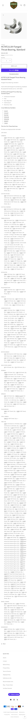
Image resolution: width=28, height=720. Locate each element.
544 (25, 611)
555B (6, 259)
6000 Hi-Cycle (19, 396)
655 (25, 261)
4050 (8, 537)
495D (21, 276)
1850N (21, 448)
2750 (18, 497)
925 (18, 168)
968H (18, 186)
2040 (21, 458)
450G (12, 240)
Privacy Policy (6, 668)
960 (5, 182)
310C (19, 320)
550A (17, 251)
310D (12, 322)
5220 (21, 568)
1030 (24, 423)
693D (21, 291)
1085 (5, 148)
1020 (5, 423)
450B (12, 230)
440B (6, 376)
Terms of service (14, 714)
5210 (21, 566)
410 (19, 332)
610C (5, 344)
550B (8, 253)
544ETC (6, 418)
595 (24, 278)
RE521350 (6, 117)
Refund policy (22, 712)
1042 (17, 137)
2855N (21, 503)
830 (24, 588)
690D (15, 280)
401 (14, 531)
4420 (8, 162)
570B (15, 356)
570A (25, 354)
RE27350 (6, 115)
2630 (21, 490)
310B (19, 318)
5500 (21, 582)
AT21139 (6, 113)
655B (15, 263)
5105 (21, 560)
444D (12, 609)
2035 (24, 456)
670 (5, 358)
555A (12, 257)
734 (5, 406)
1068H (6, 144)
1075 (12, 146)
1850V (12, 450)
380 (5, 299)
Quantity (3, 57)
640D (20, 388)
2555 (8, 490)
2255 (24, 474)
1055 (21, 139)
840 (21, 590)
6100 (12, 402)
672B (12, 362)
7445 (12, 213)
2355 (17, 478)
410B (8, 334)
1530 (20, 434)
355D (12, 226)
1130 (24, 427)
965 (13, 184)
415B (17, 336)
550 (5, 251)
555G (19, 259)
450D (24, 234)
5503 (12, 584)
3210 (17, 525)
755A (20, 267)
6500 (24, 402)
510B (19, 338)
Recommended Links (8, 681)
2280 (8, 631)
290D (5, 274)
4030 (5, 535)
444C (5, 607)
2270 (17, 629)
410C (5, 336)
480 (16, 299)
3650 (24, 529)
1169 (6, 156)
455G (5, 248)
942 (14, 174)
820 (12, 588)
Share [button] (4, 643)
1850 (18, 446)
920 (11, 592)
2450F (17, 484)
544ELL (9, 622)
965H (5, 186)
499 (5, 195)
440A (6, 374)
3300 (21, 158)
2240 (18, 470)
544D (5, 620)
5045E (21, 541)
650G (12, 261)
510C (8, 340)
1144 (8, 150)
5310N (5, 578)
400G (24, 226)
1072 (19, 144)
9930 (22, 202)
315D (12, 326)
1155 (20, 150)
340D (5, 372)
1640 (14, 438)
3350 (21, 527)
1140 (14, 429)
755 (8, 267)
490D (8, 276)
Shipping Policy (6, 674)
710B (18, 344)
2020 (22, 454)
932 (8, 170)
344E (17, 603)
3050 (5, 517)
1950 (5, 452)
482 (5, 209)
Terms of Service (7, 671)
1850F (8, 448)
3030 (25, 513)
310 (17, 314)
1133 (17, 148)
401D (6, 533)
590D (12, 278)
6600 (8, 166)
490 (17, 274)
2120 (18, 462)
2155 (6, 470)
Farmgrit (8, 712)
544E (18, 620)
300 (5, 509)
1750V (8, 442)
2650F (15, 494)
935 (20, 170)
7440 (21, 211)
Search (4, 657)
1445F (17, 432)
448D (18, 380)
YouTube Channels (7, 688)
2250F (12, 474)
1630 (24, 436)
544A (21, 613)
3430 (5, 637)
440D (5, 380)
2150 (15, 468)
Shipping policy (22, 714)
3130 (12, 521)
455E (6, 246)
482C (14, 305)
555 (12, 255)
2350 (5, 478)
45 (7, 338)
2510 (8, 486)
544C (12, 618)
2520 (5, 488)
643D (8, 291)
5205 (21, 564)
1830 (21, 442)
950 (17, 176)
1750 (18, 440)
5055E (21, 547)
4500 (18, 411)
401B (24, 328)
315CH (18, 324)
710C (16, 346)
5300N (12, 572)
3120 (20, 519)
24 (4, 367)
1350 (5, 432)
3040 (14, 515)
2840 (21, 499)
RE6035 (6, 121)
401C (21, 330)
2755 (8, 499)
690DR (5, 282)
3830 (5, 639)
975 (8, 188)
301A (5, 511)
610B (12, 342)
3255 (8, 527)
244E (5, 603)
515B (21, 340)
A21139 (6, 111)
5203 (21, 562)
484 (24, 209)
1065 (12, 141)
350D (21, 224)
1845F (5, 446)
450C (14, 232)
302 (17, 511)
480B (18, 301)
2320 (5, 633)
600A (21, 400)
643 (17, 289)
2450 (5, 484)
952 (24, 178)
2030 (12, 456)
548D (18, 386)
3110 (8, 519)
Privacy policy (7, 714)
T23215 (6, 123)
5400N (5, 580)
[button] (3, 5)
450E (12, 238)
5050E (21, 543)
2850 (8, 503)
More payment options (14, 73)
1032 (5, 137)
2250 (15, 472)
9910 (12, 200)
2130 (8, 464)
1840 (12, 444)
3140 (24, 521)
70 (15, 367)
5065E (21, 551)
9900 (14, 197)
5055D (21, 545)
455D (12, 242)
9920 (24, 200)
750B (18, 265)
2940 (12, 505)
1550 (12, 436)
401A (12, 328)
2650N (5, 497)
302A (8, 312)
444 (8, 605)
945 (5, 176)
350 (5, 220)
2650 (24, 492)
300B (17, 310)
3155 (5, 525)
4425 (5, 164)
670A (17, 358)
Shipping (2, 55)
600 (5, 396)
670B (8, 360)
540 (8, 382)
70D (18, 282)
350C (14, 222)
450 (14, 228)
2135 (12, 466)
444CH (18, 607)
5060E (21, 549)
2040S (5, 462)
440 (17, 372)
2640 (12, 492)
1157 (12, 152)
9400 (23, 172)
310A (21, 316)
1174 (8, 158)
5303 (5, 574)
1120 (12, 427)
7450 (12, 215)
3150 (15, 523)
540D (5, 386)
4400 (19, 160)
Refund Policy (6, 664)
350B (17, 220)
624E (22, 622)
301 (16, 509)
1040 (21, 425)
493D (5, 289)
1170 (18, 156)
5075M (21, 555)
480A (6, 301)
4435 (17, 164)
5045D (21, 539)
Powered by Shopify (14, 712)
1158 (24, 152)
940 (11, 172)
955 (14, 180)
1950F (18, 452)
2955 (14, 507)
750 (5, 265)
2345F (14, 476)
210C (5, 310)
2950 (24, 505)
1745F (5, 440)
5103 (21, 557)
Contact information (15, 716)
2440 (5, 482)
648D (12, 390)
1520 (8, 434)
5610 (12, 586)
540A (20, 382)
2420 (8, 635)
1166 (15, 154)
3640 (12, 529)
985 (20, 188)
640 (8, 388)
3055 (17, 517)
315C (5, 324)
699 (24, 195)
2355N (14, 480)
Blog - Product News (8, 685)
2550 (17, 488)
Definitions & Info (7, 678)
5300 (21, 570)
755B (12, 269)
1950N (8, 454)
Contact (5, 661)
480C (16, 303)
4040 (17, 535)
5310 (6, 576)
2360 (17, 633)
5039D (21, 537)
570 (5, 354)
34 (23, 326)
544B (12, 615)
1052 (8, 139)
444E (12, 611)
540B (12, 384)
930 (23, 592)
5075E (21, 553)
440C (15, 378)
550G (21, 253)
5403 (18, 580)
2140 (24, 466)
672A (21, 360)
